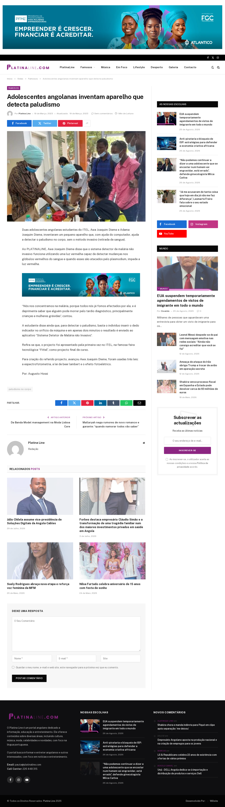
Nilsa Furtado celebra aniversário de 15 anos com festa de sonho (109, 586)
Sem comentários (103, 113)
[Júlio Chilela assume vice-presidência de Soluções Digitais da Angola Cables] (40, 496)
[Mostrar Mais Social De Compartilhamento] (87, 123)
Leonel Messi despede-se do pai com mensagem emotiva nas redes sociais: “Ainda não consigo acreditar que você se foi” (198, 341)
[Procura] (218, 67)
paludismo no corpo (20, 389)
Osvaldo (165, 311)
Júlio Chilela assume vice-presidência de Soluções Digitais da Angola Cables (34, 521)
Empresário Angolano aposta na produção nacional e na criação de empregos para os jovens (187, 741)
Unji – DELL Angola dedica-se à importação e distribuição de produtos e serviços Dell (183, 771)
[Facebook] (10, 238)
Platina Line (25, 113)
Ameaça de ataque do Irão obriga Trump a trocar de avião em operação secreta (198, 365)
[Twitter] (10, 247)
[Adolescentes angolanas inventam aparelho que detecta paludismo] (76, 176)
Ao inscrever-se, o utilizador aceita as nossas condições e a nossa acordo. (188, 463)
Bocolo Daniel (165, 766)
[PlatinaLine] (28, 67)
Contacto (190, 67)
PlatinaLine (67, 67)
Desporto (157, 67)
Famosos (86, 67)
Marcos (162, 751)
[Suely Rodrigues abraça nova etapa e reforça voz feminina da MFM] (40, 561)
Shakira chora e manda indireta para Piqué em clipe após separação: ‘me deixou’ (186, 727)
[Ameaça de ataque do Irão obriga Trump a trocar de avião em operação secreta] (166, 366)
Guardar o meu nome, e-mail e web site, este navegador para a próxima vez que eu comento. (67, 667)
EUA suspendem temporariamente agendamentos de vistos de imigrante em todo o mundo (196, 119)
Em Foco (121, 67)
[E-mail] (10, 274)
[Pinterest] (10, 265)
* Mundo (163, 289)
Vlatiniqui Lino (165, 721)
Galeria (173, 67)
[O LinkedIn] (10, 256)
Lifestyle (139, 67)
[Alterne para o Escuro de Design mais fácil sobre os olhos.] (213, 67)
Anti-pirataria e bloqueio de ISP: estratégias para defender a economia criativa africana (198, 142)
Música (105, 67)
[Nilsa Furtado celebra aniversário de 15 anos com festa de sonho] (112, 561)
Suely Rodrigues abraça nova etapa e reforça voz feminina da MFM (38, 586)
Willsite (214, 801)
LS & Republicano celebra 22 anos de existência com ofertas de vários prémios (187, 756)
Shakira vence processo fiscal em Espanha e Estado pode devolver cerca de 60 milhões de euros (198, 387)
